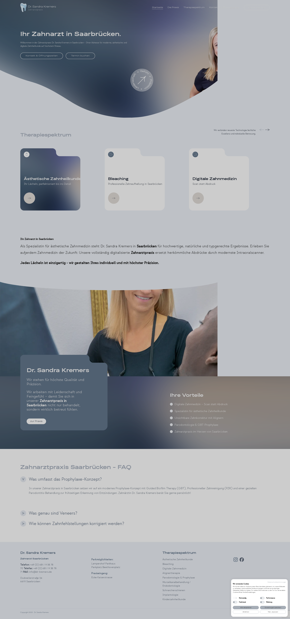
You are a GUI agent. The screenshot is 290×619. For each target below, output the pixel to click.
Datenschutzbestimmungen (277, 582)
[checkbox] (235, 598)
